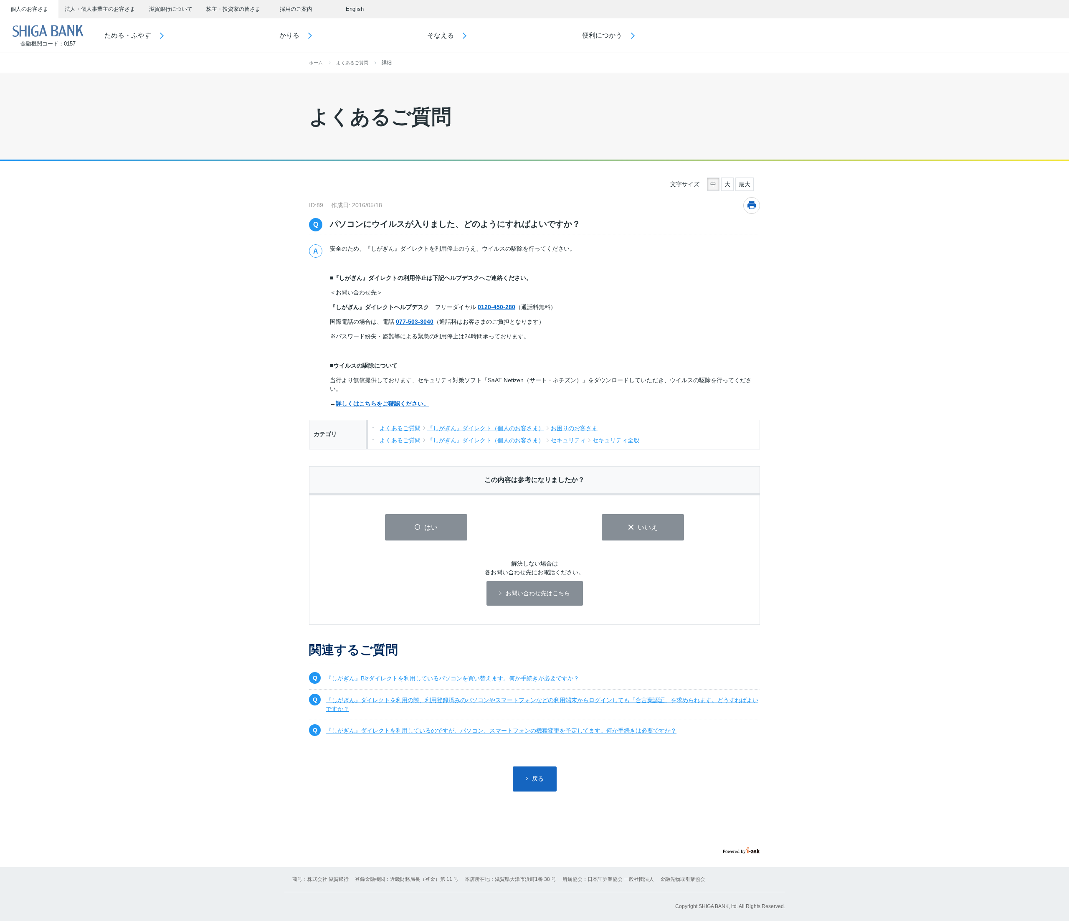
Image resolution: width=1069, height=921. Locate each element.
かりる (289, 35)
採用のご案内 (296, 9)
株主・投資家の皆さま (233, 9)
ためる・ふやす (127, 35)
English (355, 9)
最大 (744, 184)
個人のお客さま (29, 9)
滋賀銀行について (171, 9)
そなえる (440, 35)
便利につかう (602, 35)
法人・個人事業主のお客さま (100, 9)
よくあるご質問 (352, 62)
